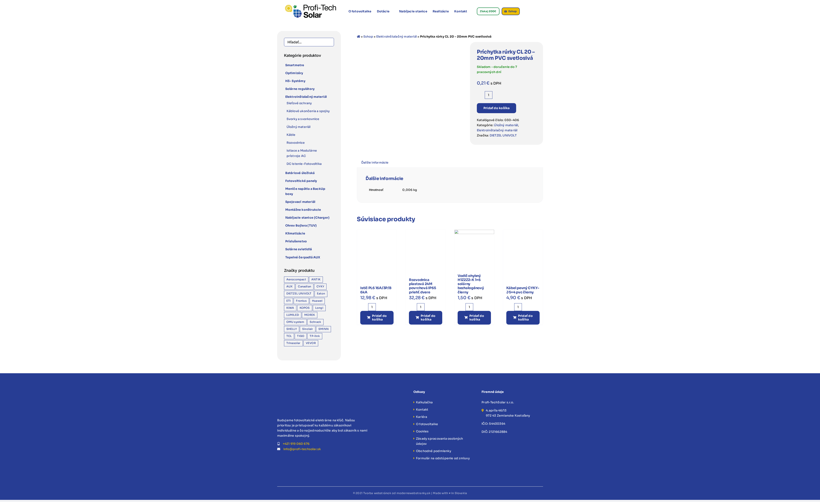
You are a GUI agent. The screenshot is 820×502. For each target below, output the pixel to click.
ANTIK (316, 279)
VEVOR (311, 343)
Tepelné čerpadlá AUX (302, 257)
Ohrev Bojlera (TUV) (301, 225)
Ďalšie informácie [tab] (375, 162)
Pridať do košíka (496, 108)
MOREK (309, 315)
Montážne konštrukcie (303, 210)
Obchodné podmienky (433, 451)
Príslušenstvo (296, 241)
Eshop (368, 36)
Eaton (321, 293)
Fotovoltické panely (301, 181)
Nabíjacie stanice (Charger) (307, 218)
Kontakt (422, 409)
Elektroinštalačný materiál (396, 36)
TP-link (315, 336)
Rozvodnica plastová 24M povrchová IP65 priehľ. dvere (422, 286)
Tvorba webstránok (377, 493)
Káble (291, 135)
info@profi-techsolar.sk (302, 449)
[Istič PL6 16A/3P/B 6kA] (377, 249)
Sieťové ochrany (299, 103)
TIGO (300, 336)
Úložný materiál (506, 125)
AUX (289, 286)
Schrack (315, 322)
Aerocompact (296, 279)
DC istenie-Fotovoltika (304, 164)
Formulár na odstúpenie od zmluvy (443, 458)
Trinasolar (293, 343)
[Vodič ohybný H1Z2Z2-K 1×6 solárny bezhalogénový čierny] (474, 249)
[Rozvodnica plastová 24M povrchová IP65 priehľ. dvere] (425, 249)
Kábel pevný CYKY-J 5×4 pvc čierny (522, 290)
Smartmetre (294, 65)
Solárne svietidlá (298, 249)
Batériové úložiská (300, 173)
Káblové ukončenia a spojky (308, 111)
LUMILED (292, 315)
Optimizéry (294, 73)
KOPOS (305, 308)
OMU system (295, 322)
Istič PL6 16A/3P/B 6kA (375, 290)
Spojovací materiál (300, 202)
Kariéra (421, 417)
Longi (319, 308)
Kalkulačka (424, 402)
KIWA (290, 308)
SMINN (323, 329)
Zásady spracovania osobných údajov (439, 441)
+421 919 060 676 (296, 444)
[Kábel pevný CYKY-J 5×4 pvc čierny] (523, 249)
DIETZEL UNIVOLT (503, 135)
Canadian (304, 286)
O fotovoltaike (427, 424)
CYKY (320, 286)
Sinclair (307, 329)
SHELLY (291, 329)
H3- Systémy (295, 81)
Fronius (301, 301)
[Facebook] (278, 460)
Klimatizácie (295, 233)
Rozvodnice (296, 143)
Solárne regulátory (300, 89)
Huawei (317, 301)
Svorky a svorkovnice (303, 119)
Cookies (422, 431)
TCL (289, 336)
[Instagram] (284, 460)
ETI (288, 301)
